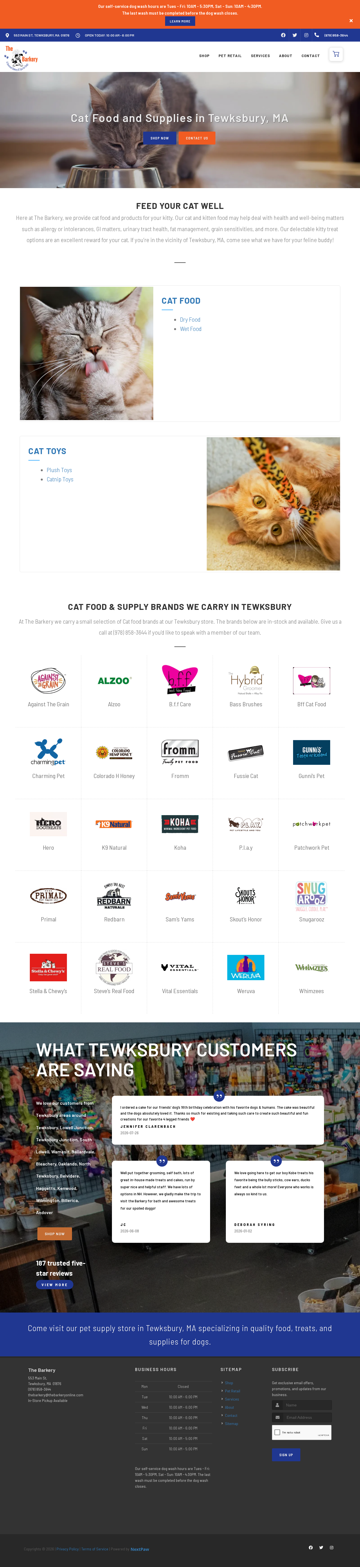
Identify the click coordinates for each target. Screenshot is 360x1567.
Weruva (246, 990)
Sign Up (286, 1455)
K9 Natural (114, 847)
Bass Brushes (246, 703)
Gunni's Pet (312, 775)
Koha (180, 847)
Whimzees (311, 990)
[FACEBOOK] (283, 35)
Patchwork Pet (311, 847)
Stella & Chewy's (48, 990)
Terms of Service (94, 1548)
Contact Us (197, 138)
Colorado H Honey (114, 775)
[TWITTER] (294, 35)
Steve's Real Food (114, 990)
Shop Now (159, 138)
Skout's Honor (246, 919)
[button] (336, 54)
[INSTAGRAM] (306, 35)
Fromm (180, 775)
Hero (48, 847)
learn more (180, 21)
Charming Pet (48, 775)
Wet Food (191, 328)
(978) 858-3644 (39, 1389)
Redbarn (114, 919)
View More (55, 1284)
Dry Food (190, 319)
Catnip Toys (60, 478)
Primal (48, 919)
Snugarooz (311, 919)
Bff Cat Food (311, 703)
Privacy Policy (68, 1548)
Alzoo (114, 703)
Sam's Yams (180, 919)
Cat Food (181, 300)
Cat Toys (47, 451)
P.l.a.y (246, 847)
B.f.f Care (180, 703)
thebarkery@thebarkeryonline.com (55, 1394)
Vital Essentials (180, 990)
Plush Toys (59, 469)
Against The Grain (48, 703)
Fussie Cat (246, 775)
